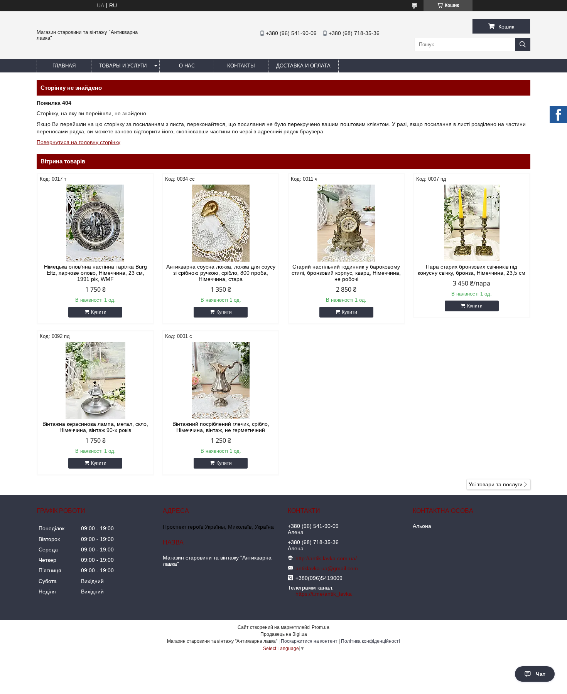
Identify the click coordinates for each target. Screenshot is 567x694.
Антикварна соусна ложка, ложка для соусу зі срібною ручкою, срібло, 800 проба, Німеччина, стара (220, 273)
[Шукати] (522, 44)
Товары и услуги (123, 66)
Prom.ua (320, 627)
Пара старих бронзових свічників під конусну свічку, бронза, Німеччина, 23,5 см (471, 270)
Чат (540, 674)
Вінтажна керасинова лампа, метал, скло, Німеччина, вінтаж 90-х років (95, 427)
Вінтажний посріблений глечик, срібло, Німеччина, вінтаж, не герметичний (220, 427)
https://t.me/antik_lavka (323, 594)
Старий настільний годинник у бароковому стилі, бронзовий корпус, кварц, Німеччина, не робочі (346, 273)
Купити (98, 312)
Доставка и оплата (303, 66)
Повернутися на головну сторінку (78, 142)
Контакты (241, 66)
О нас (187, 66)
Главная (64, 66)
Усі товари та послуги (496, 484)
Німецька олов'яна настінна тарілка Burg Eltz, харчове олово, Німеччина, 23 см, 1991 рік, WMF (95, 273)
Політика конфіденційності (370, 641)
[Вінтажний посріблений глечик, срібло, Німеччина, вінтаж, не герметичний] (220, 380)
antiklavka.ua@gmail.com (326, 568)
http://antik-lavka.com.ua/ (326, 558)
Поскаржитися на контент (309, 641)
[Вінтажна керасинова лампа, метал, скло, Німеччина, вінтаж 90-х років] (95, 380)
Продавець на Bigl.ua (283, 634)
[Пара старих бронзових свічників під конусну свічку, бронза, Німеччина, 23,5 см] (471, 223)
